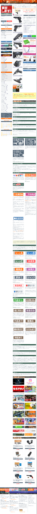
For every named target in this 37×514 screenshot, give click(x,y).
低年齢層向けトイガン (4, 85)
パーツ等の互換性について (16, 120)
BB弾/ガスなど (3, 91)
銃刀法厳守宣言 (4, 114)
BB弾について (15, 372)
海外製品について (15, 355)
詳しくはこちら (15, 97)
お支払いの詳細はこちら (4, 498)
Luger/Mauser (4, 74)
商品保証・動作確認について (17, 344)
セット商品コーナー (4, 105)
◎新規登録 (9, 21)
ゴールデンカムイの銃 (4, 53)
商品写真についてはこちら (17, 307)
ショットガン (4, 80)
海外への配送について (16, 124)
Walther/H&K (4, 72)
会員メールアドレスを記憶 (7, 22)
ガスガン (3, 61)
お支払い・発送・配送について (17, 172)
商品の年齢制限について (16, 107)
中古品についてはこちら (17, 266)
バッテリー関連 (3, 92)
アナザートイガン (3, 84)
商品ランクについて (16, 250)
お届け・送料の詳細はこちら (13, 499)
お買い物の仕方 (15, 137)
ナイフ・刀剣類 (3, 103)
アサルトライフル (4, 78)
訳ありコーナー (3, 110)
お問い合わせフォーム (13, 511)
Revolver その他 (4, 66)
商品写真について (15, 129)
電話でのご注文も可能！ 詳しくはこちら (19, 161)
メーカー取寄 (3, 60)
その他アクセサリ (3, 99)
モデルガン (3, 62)
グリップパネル (3, 98)
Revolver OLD (4, 67)
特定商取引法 (3, 115)
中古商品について (15, 245)
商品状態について (15, 297)
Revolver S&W (4, 63)
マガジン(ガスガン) (4, 87)
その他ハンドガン (4, 75)
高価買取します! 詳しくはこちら (29, 12)
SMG (3, 79)
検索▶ (6, 41)
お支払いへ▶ (6, 28)
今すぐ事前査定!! (6, 13)
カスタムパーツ (3, 97)
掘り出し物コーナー (4, 109)
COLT (3, 68)
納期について (15, 191)
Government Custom (5, 69)
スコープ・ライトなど (4, 93)
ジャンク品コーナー (4, 111)
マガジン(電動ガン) (4, 86)
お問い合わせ (6, 118)
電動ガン (3, 81)
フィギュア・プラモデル (4, 104)
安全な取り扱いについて (16, 112)
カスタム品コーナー (4, 106)
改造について (15, 116)
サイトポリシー (16, 134)
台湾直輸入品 (3, 56)
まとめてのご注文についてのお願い (18, 163)
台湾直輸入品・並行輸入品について (18, 363)
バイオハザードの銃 (4, 50)
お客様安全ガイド (9, 113)
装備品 (2, 100)
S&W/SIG (3, 73)
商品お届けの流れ (9, 115)
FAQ (9, 114)
